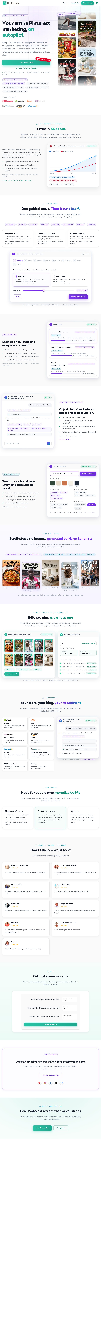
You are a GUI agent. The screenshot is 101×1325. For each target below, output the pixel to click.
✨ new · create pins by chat (15, 80)
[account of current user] (97, 3)
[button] (75, 3)
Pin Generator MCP (87, 759)
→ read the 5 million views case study (17, 180)
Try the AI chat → (65, 439)
